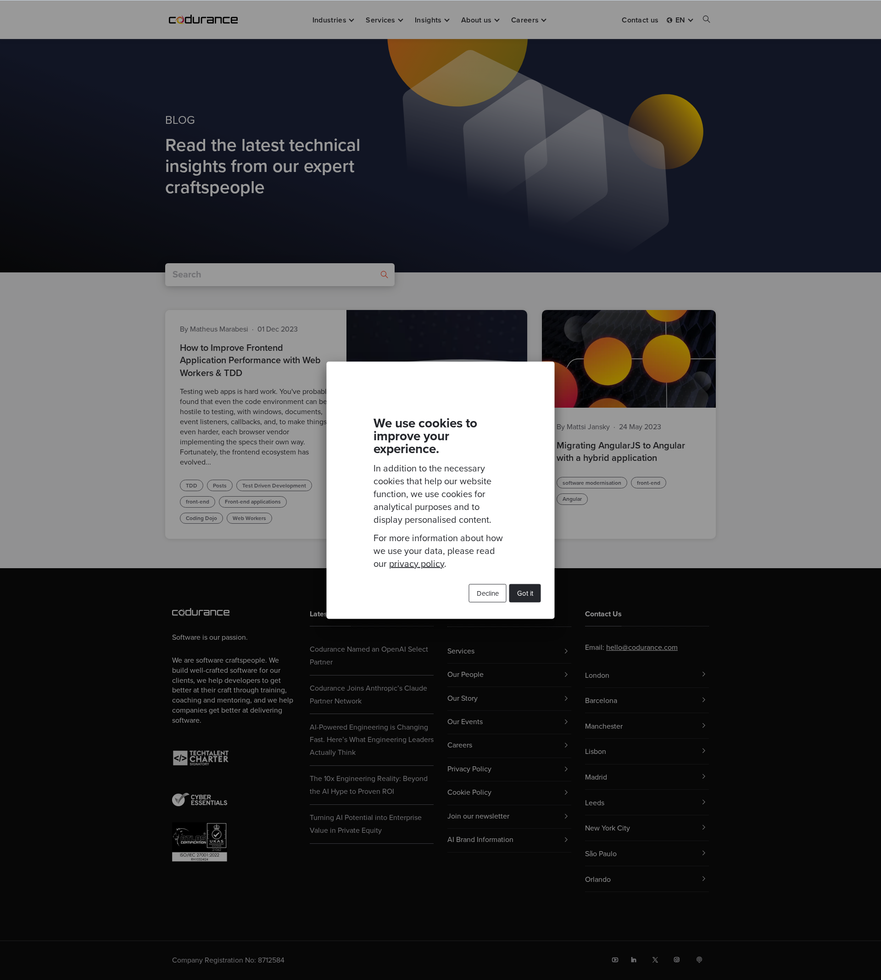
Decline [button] (488, 593)
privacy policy (416, 563)
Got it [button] (525, 593)
